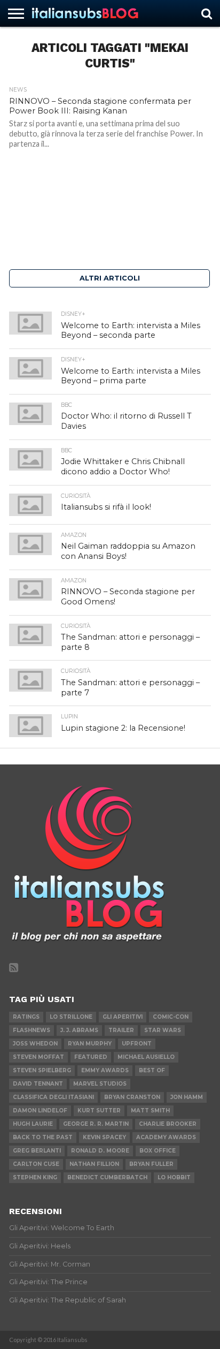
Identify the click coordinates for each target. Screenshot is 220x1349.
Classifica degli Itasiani (53, 1097)
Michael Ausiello (146, 1057)
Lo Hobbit (174, 1177)
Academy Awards (166, 1137)
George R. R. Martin (96, 1123)
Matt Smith (150, 1110)
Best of (152, 1070)
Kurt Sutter (99, 1110)
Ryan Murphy (90, 1043)
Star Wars (162, 1030)
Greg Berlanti (37, 1150)
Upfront (137, 1043)
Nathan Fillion (94, 1164)
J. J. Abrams (79, 1030)
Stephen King (35, 1177)
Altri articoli (110, 278)
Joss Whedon (35, 1043)
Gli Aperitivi (123, 1016)
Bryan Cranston (132, 1097)
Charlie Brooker (168, 1123)
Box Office (157, 1150)
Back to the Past (43, 1137)
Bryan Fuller (151, 1164)
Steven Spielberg (42, 1070)
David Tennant (38, 1083)
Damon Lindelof (40, 1110)
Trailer (121, 1030)
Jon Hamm (186, 1097)
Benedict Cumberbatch (107, 1177)
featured (90, 1057)
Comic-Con (170, 1016)
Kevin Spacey (104, 1137)
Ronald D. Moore (100, 1150)
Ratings (26, 1016)
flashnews (31, 1030)
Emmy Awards (105, 1070)
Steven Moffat (38, 1057)
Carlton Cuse (36, 1164)
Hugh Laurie (33, 1123)
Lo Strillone (71, 1016)
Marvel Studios (100, 1083)
